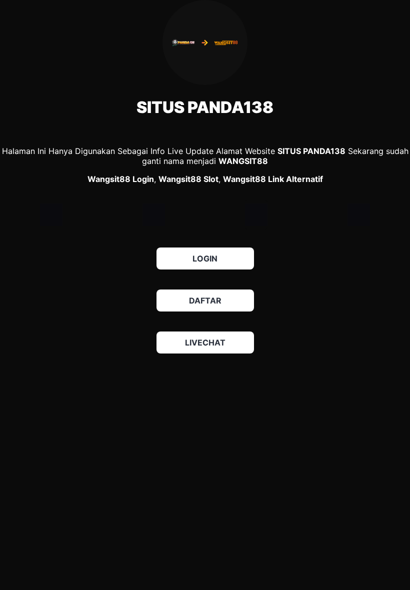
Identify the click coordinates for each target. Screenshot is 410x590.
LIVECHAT (205, 343)
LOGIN (205, 259)
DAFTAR (205, 301)
